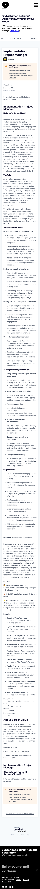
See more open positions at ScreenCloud (20, 814)
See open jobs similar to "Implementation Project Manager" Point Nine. (21, 76)
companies (10, 38)
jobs (2, 38)
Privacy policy (15, 835)
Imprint (18, 880)
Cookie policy (25, 835)
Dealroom (14, 31)
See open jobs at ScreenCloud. (20, 70)
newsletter (9, 853)
